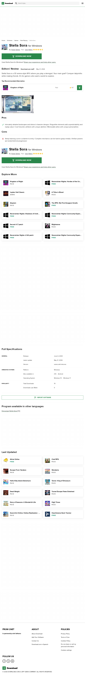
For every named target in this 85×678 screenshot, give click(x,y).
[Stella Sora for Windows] (4, 47)
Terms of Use (65, 637)
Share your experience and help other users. (40, 62)
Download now (23, 56)
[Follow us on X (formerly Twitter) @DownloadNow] (8, 661)
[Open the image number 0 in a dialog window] (18, 104)
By (14, 50)
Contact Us (35, 641)
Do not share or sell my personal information (68, 645)
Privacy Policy (65, 634)
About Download (37, 634)
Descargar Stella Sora (9, 411)
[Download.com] (7, 3)
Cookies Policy (65, 641)
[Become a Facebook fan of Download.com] (4, 661)
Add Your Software (38, 637)
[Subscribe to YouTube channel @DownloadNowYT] (12, 661)
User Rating (29, 50)
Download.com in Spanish (40, 644)
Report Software (44, 397)
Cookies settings (66, 650)
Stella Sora (25, 45)
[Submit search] (16, 3)
